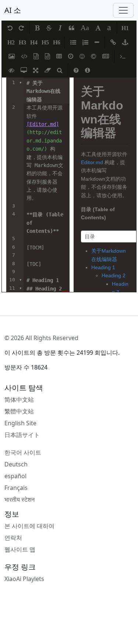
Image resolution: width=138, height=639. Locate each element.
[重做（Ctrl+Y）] (21, 28)
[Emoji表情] (82, 56)
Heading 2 (113, 275)
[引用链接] (125, 42)
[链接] (113, 42)
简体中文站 (19, 400)
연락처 (13, 538)
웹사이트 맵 (19, 549)
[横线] (97, 42)
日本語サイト (22, 435)
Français (16, 488)
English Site (20, 423)
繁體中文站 (19, 411)
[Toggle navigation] (123, 10)
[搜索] (60, 70)
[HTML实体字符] (93, 56)
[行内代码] (24, 56)
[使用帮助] (76, 70)
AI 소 (12, 10)
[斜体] (60, 28)
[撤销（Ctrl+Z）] (10, 28)
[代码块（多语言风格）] (47, 56)
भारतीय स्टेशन (19, 499)
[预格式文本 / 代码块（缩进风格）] (36, 56)
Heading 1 (103, 267)
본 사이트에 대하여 (29, 526)
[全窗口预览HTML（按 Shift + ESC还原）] (23, 70)
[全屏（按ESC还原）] (35, 70)
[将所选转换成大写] (98, 28)
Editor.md (92, 162)
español (15, 476)
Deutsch (16, 464)
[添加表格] (59, 56)
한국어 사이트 (22, 452)
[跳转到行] (123, 56)
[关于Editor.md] (87, 70)
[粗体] (37, 28)
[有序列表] (85, 42)
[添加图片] (11, 56)
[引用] (72, 28)
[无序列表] (73, 42)
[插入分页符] (105, 56)
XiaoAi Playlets (24, 579)
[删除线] (49, 28)
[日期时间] (70, 56)
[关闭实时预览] (11, 70)
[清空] (47, 70)
